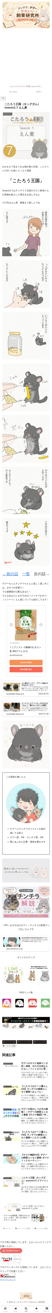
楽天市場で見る (26, 669)
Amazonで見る (26, 662)
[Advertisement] (26, 57)
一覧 (26, 574)
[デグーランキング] (7, 1275)
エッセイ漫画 (10, 1042)
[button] (46, 717)
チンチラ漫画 (41, 1042)
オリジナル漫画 (25, 1042)
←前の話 (10, 574)
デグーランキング (8, 1279)
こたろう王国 (10, 1046)
